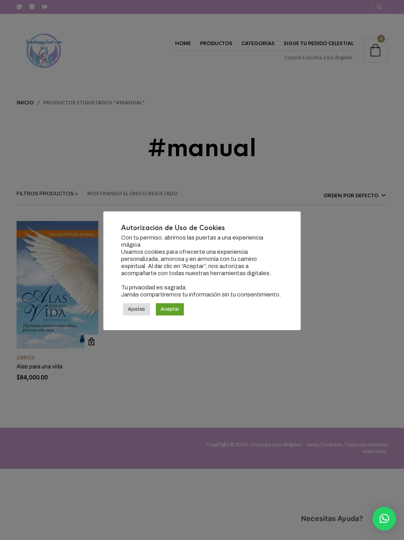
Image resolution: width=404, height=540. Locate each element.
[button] (384, 519)
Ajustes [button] (136, 309)
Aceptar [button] (170, 309)
